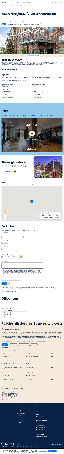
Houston (5, 5)
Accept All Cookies (52, 451)
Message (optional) (5, 261)
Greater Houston (12, 5)
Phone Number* (5, 240)
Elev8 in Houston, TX (20, 446)
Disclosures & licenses (40, 427)
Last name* (26, 234)
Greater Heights (12, 446)
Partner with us (39, 407)
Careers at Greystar (40, 412)
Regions (37, 414)
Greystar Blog (19, 427)
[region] (32, 451)
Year (13, 254)
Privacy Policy (34, 452)
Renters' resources (20, 420)
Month (3, 254)
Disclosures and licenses (41, 420)
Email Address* (5, 246)
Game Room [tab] (33, 115)
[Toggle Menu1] (60, 2)
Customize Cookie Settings (41, 436)
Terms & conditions (40, 425)
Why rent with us (20, 424)
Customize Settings (43, 451)
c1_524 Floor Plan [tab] (49, 115)
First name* (4, 234)
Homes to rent (20, 410)
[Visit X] (21, 444)
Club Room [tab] (4, 115)
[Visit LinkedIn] (18, 444)
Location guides (20, 422)
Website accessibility (40, 434)
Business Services (39, 409)
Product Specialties (40, 416)
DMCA (37, 432)
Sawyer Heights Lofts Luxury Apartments (24, 5)
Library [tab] (40, 115)
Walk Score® (56, 217)
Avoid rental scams (21, 413)
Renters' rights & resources (41, 429)
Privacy (37, 422)
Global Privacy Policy (29, 273)
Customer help (20, 415)
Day (8, 254)
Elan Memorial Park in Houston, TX (32, 446)
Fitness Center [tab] (24, 115)
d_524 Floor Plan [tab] (14, 115)
